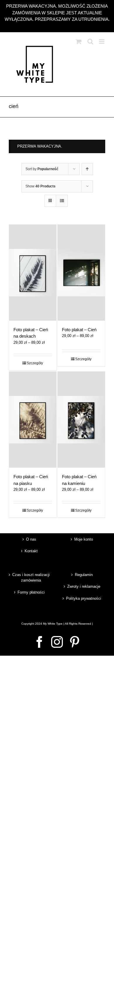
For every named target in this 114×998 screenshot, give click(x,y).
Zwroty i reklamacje (83, 586)
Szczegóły (35, 363)
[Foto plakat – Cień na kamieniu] (81, 420)
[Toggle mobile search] (90, 41)
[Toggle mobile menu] (102, 41)
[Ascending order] (87, 169)
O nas (31, 539)
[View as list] (62, 200)
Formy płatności (31, 592)
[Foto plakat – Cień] (81, 273)
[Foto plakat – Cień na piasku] (32, 420)
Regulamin (84, 575)
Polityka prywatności (83, 598)
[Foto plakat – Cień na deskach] (32, 273)
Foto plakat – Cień (79, 329)
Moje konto (83, 539)
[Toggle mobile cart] (79, 41)
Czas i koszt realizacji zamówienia (31, 578)
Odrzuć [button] (57, 25)
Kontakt (31, 551)
